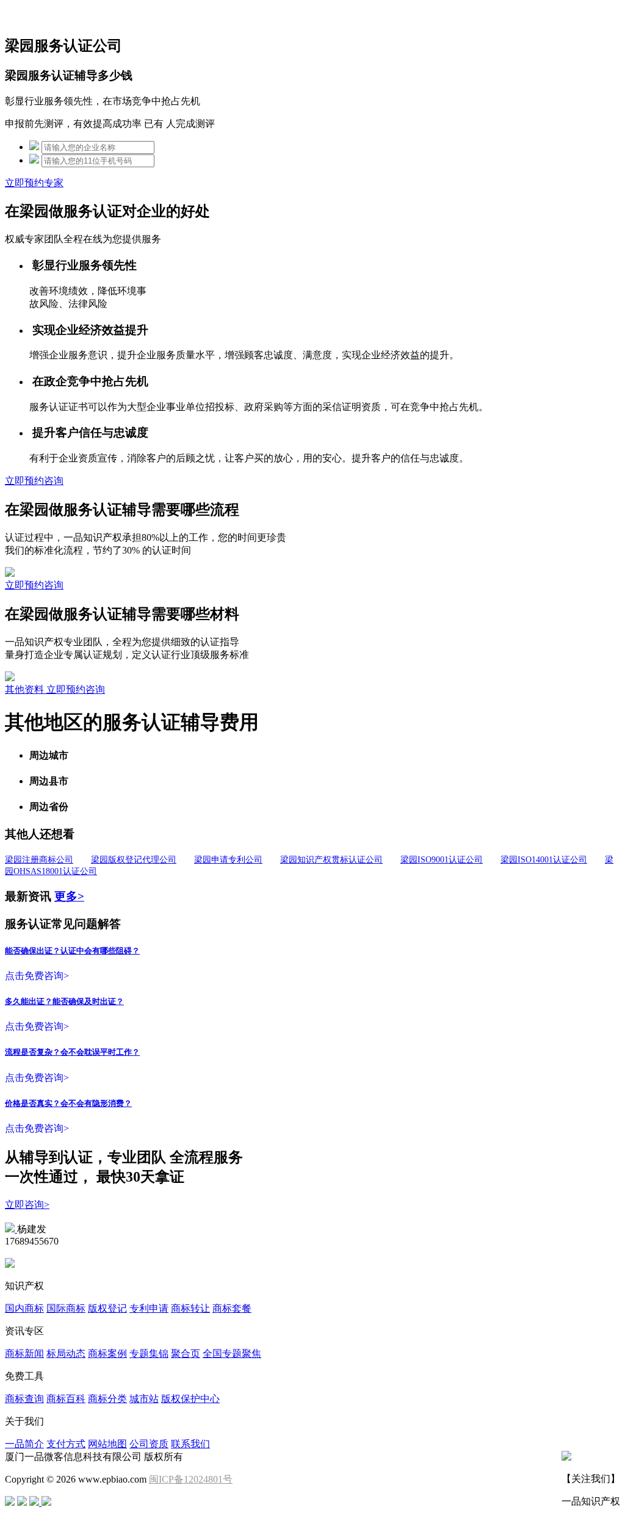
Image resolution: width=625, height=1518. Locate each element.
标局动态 (65, 1353)
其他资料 (25, 689)
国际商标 (65, 1308)
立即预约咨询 (34, 480)
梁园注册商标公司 (39, 859)
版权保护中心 (190, 1398)
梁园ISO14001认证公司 (543, 859)
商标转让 (190, 1308)
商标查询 (24, 1398)
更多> (69, 896)
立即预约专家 (34, 183)
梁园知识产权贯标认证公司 (331, 859)
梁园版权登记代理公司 (133, 859)
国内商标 (24, 1308)
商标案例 (107, 1353)
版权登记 (107, 1308)
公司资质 (148, 1444)
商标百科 (65, 1398)
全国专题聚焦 (232, 1353)
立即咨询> (27, 1204)
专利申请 (148, 1308)
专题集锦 (148, 1353)
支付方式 (65, 1444)
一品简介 (24, 1444)
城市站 (144, 1398)
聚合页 (185, 1353)
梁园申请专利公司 (228, 859)
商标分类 (107, 1398)
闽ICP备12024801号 (191, 1479)
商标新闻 (24, 1353)
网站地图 (107, 1444)
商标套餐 (231, 1308)
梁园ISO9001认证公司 (441, 859)
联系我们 (190, 1444)
